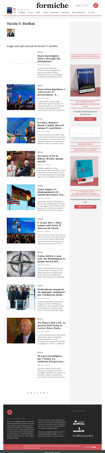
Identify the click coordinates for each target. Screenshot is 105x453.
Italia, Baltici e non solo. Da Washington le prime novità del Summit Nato (51, 259)
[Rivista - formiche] (84, 416)
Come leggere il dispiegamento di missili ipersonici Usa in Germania (50, 192)
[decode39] (84, 429)
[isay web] (94, 447)
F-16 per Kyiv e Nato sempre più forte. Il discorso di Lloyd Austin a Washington (50, 225)
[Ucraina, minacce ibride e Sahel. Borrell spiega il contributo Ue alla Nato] (21, 130)
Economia (22, 12)
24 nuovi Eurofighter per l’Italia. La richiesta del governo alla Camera (50, 359)
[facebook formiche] (8, 447)
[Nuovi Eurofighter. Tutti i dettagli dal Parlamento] (21, 64)
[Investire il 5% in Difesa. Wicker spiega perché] (21, 164)
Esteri (30, 12)
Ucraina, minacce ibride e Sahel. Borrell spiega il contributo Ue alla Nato (51, 125)
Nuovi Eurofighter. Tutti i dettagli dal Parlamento (49, 59)
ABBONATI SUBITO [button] (85, 119)
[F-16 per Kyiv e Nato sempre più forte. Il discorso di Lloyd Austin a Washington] (21, 230)
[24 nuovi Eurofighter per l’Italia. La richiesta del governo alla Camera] (21, 364)
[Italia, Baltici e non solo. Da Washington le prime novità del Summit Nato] (21, 264)
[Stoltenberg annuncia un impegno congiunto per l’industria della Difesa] (21, 297)
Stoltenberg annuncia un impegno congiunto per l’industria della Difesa (51, 292)
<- (28, 393)
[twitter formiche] (11, 447)
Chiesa (38, 12)
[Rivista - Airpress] (84, 423)
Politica (13, 12)
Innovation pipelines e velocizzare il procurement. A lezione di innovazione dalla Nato (51, 92)
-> (47, 393)
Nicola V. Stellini (44, 65)
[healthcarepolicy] (84, 435)
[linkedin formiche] (17, 447)
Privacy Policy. (36, 448)
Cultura (91, 12)
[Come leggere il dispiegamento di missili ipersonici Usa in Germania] (21, 197)
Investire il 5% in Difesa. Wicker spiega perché (50, 159)
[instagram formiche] (14, 447)
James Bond (54, 12)
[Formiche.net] (95, 5)
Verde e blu (65, 12)
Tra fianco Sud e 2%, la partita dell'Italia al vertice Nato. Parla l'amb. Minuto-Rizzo (51, 325)
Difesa (45, 12)
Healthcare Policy (79, 12)
